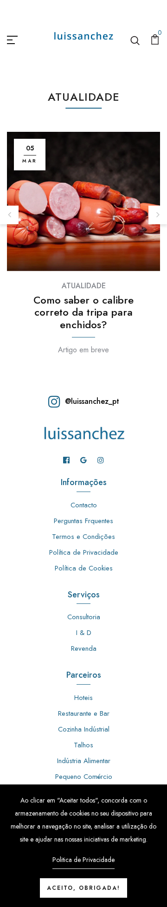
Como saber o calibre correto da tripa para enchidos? (83, 313)
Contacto (84, 505)
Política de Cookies (84, 568)
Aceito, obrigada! (83, 888)
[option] (83, 232)
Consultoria (83, 617)
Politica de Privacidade (83, 859)
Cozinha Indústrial (83, 729)
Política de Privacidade (83, 552)
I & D (83, 633)
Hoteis (83, 698)
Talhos (83, 745)
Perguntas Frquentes (83, 521)
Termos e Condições (83, 536)
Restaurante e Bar (83, 713)
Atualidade (84, 285)
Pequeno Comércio (83, 776)
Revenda (83, 648)
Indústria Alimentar (83, 761)
